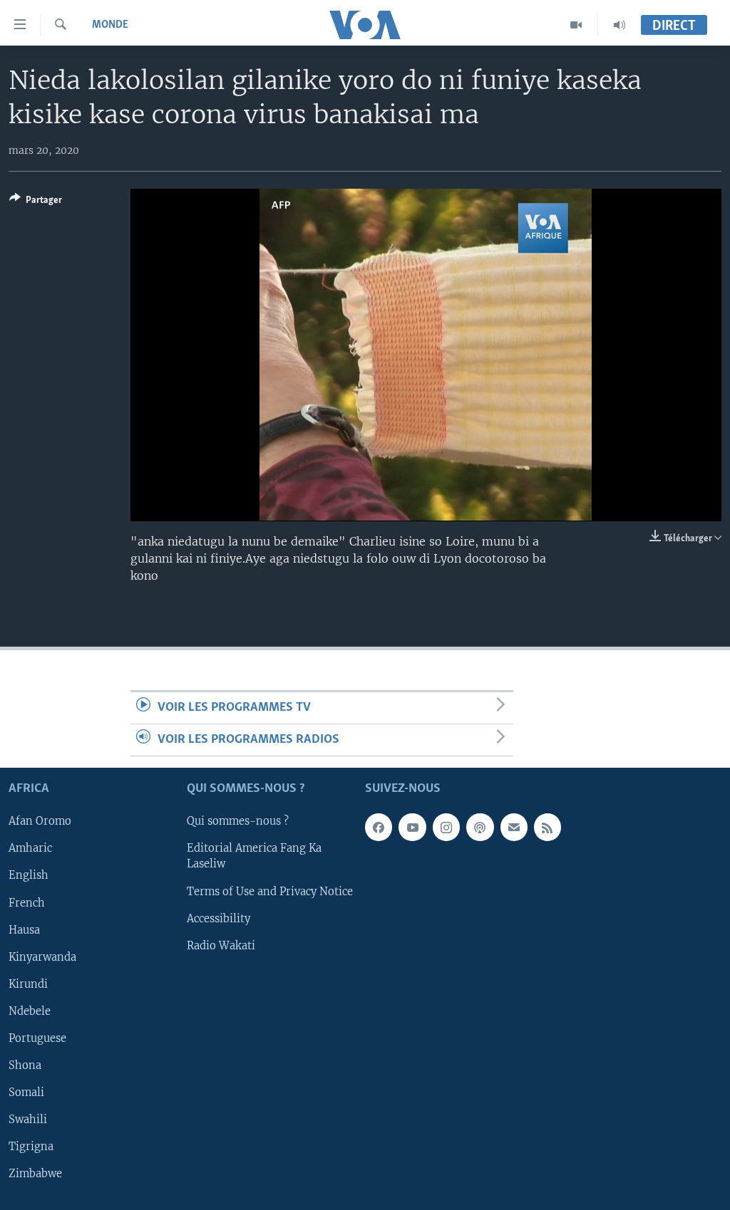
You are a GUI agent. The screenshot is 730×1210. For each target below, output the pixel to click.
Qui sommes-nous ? (238, 821)
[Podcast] (479, 827)
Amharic (30, 849)
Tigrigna (31, 1146)
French (27, 903)
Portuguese (37, 1038)
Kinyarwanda (42, 957)
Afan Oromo (40, 821)
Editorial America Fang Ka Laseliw (254, 857)
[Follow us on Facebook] (378, 827)
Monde (110, 25)
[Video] (576, 25)
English (28, 876)
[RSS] (547, 827)
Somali (26, 1092)
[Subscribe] (514, 827)
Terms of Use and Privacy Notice (270, 891)
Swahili (28, 1119)
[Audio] (619, 25)
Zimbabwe (35, 1173)
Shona (25, 1065)
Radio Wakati (221, 945)
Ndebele (30, 1011)
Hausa (24, 930)
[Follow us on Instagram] (446, 827)
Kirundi (28, 984)
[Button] (35, 202)
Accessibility (218, 918)
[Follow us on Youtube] (412, 827)
